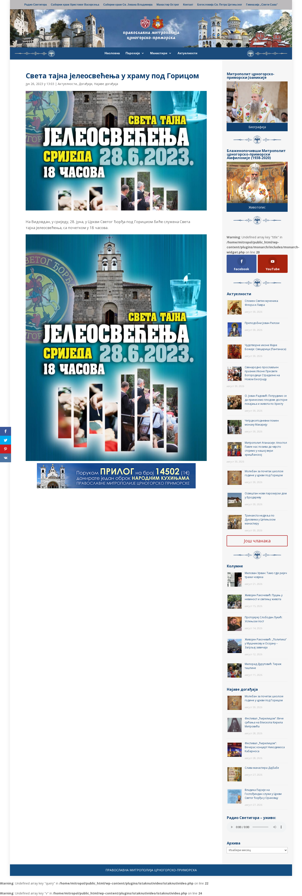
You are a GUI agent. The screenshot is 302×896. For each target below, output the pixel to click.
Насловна (112, 53)
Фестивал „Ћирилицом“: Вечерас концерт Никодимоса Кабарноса (265, 747)
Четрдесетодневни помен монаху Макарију (262, 422)
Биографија (257, 127)
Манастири (158, 53)
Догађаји (85, 84)
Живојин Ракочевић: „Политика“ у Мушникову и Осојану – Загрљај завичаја (266, 643)
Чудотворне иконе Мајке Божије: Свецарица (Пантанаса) (265, 347)
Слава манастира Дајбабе (262, 768)
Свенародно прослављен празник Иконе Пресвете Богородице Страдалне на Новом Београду (262, 373)
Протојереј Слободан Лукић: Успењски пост (263, 619)
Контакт (188, 4)
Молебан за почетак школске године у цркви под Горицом (264, 473)
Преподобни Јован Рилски (262, 323)
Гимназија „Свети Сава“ (262, 4)
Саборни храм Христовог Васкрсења (75, 4)
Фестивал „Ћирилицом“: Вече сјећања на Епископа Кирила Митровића (264, 722)
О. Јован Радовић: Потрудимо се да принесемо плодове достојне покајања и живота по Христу (266, 400)
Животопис (257, 207)
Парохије (133, 53)
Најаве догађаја (106, 84)
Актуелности (187, 53)
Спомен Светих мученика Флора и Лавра (261, 303)
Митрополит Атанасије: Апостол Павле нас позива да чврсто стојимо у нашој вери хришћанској (266, 449)
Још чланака (257, 541)
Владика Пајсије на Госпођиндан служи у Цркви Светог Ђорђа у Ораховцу (263, 794)
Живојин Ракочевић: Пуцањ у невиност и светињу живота (264, 597)
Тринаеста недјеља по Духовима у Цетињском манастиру (260, 519)
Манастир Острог (168, 4)
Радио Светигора (35, 4)
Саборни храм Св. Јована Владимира (128, 4)
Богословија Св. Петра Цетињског (219, 4)
